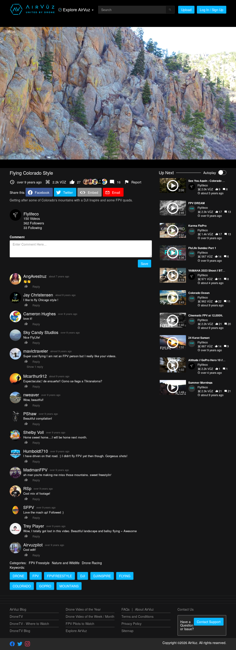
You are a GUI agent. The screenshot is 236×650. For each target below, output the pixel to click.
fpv (35, 576)
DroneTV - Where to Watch (29, 623)
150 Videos (32, 218)
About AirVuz (144, 609)
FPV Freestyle (39, 562)
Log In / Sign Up (211, 9)
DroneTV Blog (20, 630)
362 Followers (34, 223)
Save (144, 263)
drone (18, 576)
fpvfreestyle (59, 576)
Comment (17, 237)
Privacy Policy (131, 623)
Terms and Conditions (137, 616)
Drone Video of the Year (83, 609)
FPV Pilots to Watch (80, 623)
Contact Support (209, 621)
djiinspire (102, 576)
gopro (45, 586)
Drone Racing (92, 562)
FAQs (125, 609)
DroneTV (16, 616)
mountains (69, 586)
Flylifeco (31, 214)
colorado (22, 586)
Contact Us (185, 609)
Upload (186, 9)
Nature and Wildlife (66, 562)
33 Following (33, 227)
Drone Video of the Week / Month (90, 616)
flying (124, 576)
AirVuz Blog (18, 609)
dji (82, 576)
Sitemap (127, 630)
